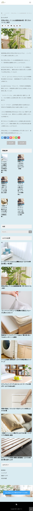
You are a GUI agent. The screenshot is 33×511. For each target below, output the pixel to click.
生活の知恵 (4, 478)
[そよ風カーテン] (3, 2)
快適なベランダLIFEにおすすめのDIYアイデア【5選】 (21, 165)
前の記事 (11, 142)
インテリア (5, 17)
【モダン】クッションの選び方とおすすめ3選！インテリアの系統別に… (20, 189)
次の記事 (22, 142)
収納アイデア (4, 475)
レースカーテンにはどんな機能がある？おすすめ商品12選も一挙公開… (4, 167)
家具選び (3, 470)
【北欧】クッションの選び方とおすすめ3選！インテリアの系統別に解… (4, 211)
